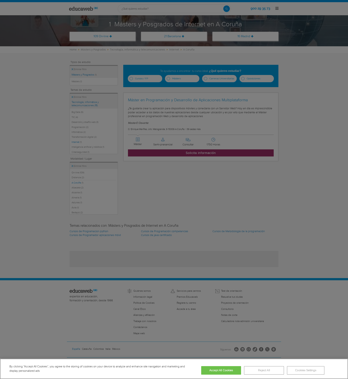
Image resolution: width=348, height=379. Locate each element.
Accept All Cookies (221, 370)
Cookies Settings (305, 370)
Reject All (264, 370)
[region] (174, 369)
